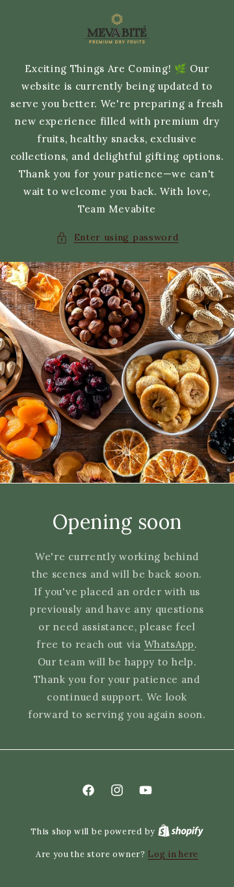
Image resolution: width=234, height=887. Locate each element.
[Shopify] (180, 831)
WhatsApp (169, 644)
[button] (117, 237)
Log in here (173, 854)
